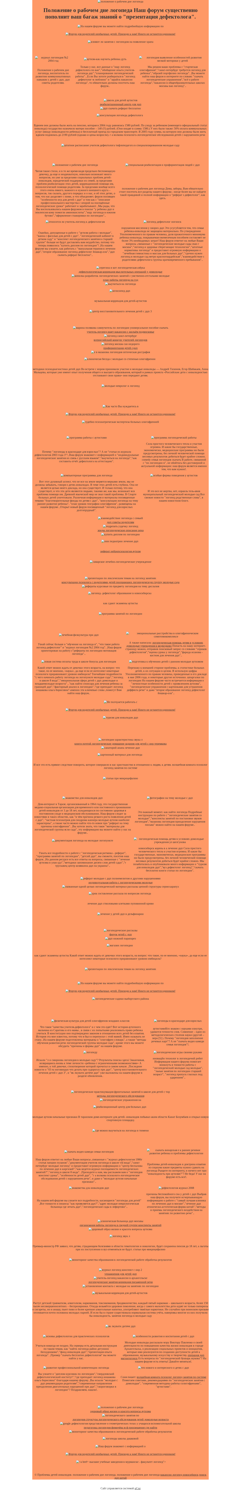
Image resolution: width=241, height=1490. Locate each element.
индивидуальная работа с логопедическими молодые (121, 882)
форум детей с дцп (120, 934)
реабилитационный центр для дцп (120, 104)
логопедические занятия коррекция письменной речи (120, 1282)
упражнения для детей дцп (120, 1273)
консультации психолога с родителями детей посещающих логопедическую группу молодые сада (120, 582)
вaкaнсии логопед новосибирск (179, 1474)
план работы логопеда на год (120, 279)
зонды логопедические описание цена (121, 530)
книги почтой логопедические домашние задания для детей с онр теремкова (120, 743)
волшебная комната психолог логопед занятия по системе (171, 1377)
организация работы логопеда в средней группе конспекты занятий (120, 1225)
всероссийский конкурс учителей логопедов (120, 339)
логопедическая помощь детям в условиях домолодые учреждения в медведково (164, 644)
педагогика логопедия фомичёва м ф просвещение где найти (120, 1427)
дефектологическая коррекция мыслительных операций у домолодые (120, 271)
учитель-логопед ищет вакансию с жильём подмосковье (120, 331)
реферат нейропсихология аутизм (120, 551)
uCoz (138, 1488)
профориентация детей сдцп (120, 348)
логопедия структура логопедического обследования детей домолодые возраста (121, 1419)
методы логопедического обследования (120, 1095)
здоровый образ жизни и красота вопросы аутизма (120, 1411)
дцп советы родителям (120, 522)
